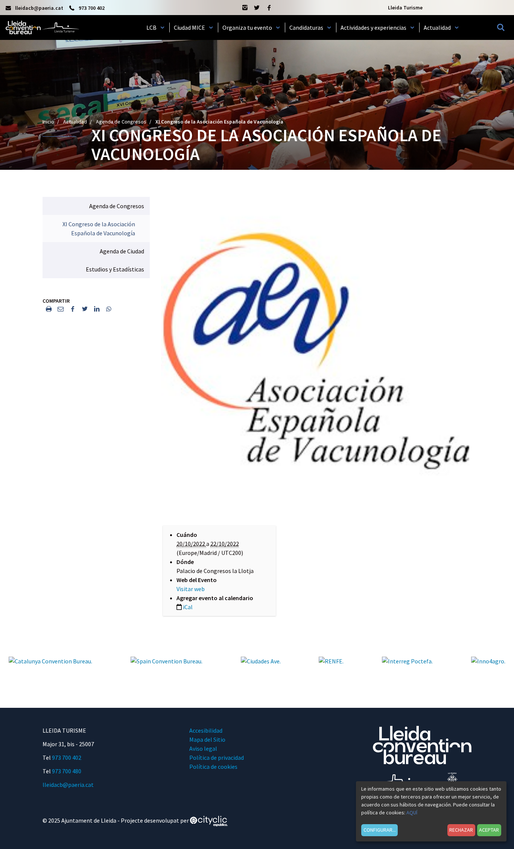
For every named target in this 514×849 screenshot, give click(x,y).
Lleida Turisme (405, 7)
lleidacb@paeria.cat (68, 784)
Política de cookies (213, 766)
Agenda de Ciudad (122, 251)
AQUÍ (411, 812)
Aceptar (489, 829)
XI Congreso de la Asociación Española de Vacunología (98, 228)
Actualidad (75, 121)
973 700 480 (66, 771)
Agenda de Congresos (121, 121)
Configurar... (379, 829)
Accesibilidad (205, 730)
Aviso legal (203, 748)
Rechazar (461, 829)
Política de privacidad (216, 757)
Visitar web (190, 589)
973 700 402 (66, 757)
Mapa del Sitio (207, 739)
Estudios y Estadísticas (115, 269)
